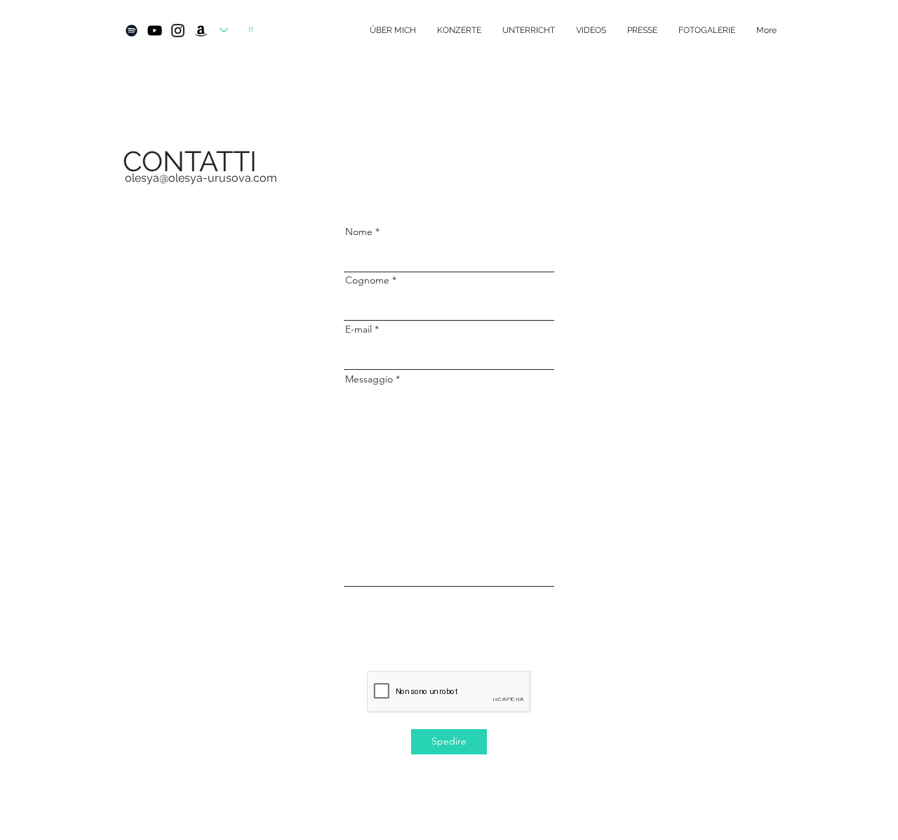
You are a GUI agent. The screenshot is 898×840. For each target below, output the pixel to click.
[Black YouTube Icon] (154, 30)
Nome (359, 231)
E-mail (358, 329)
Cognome (367, 280)
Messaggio (369, 379)
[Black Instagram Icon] (178, 30)
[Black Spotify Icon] (131, 30)
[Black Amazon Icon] (201, 30)
